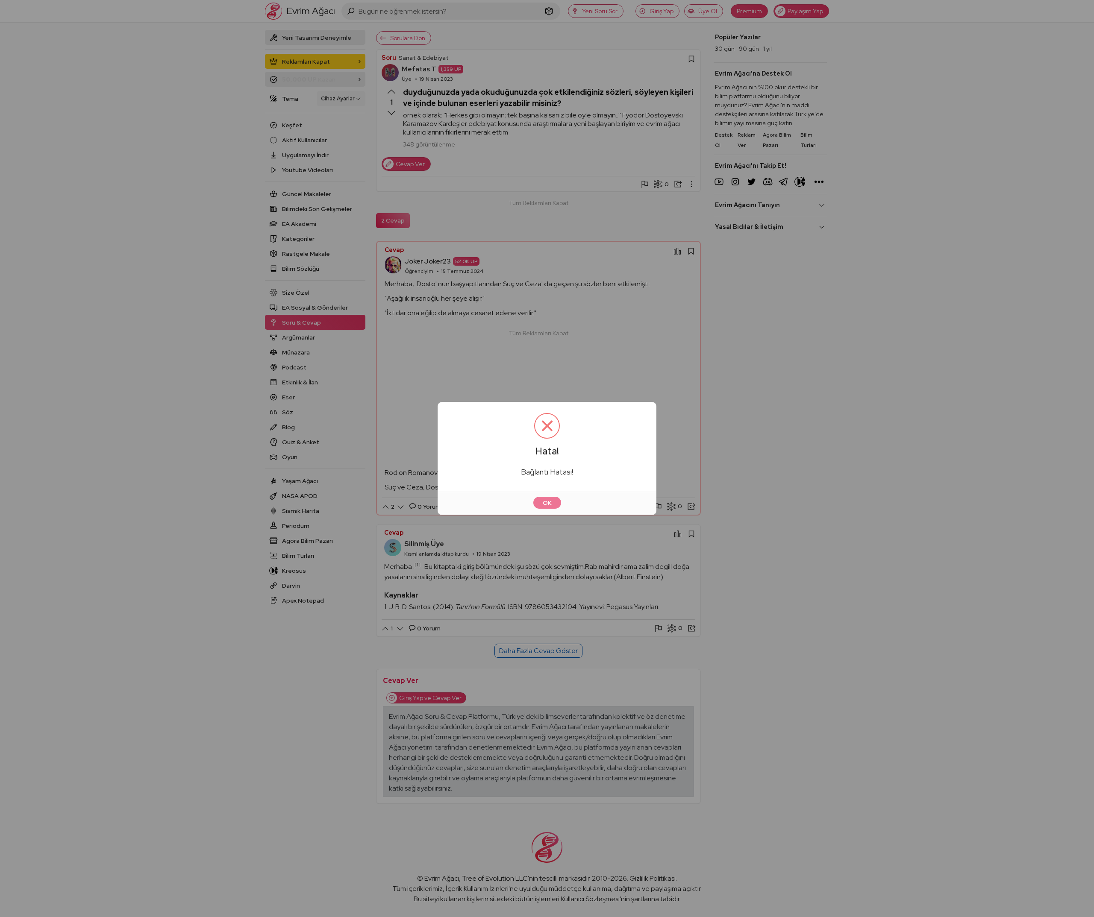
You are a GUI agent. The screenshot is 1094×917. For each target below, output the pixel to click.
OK (547, 503)
